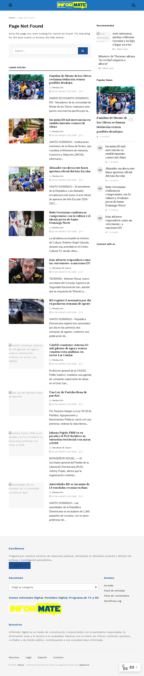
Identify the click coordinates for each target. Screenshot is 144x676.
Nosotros (14, 657)
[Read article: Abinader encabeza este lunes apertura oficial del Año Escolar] (26, 178)
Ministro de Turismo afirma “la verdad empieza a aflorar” (116, 60)
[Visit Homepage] (72, 5)
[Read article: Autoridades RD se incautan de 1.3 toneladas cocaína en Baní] (26, 495)
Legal (28, 657)
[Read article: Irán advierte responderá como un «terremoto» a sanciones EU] (26, 271)
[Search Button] (133, 5)
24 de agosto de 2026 (64, 91)
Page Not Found (26, 18)
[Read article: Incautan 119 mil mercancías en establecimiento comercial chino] (26, 130)
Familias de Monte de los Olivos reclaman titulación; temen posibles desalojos (70, 79)
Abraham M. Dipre (61, 268)
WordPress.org (112, 601)
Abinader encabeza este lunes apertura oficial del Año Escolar (70, 169)
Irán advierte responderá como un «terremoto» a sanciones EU (70, 261)
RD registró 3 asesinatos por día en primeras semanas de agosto (70, 302)
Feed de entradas (114, 590)
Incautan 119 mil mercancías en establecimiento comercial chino (70, 123)
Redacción (57, 87)
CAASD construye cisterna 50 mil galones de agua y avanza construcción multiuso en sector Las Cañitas (68, 350)
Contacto (19, 565)
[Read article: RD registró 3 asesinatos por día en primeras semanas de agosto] (26, 311)
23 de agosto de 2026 (64, 272)
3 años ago (121, 49)
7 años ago (107, 68)
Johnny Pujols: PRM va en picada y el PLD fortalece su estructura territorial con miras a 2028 (69, 438)
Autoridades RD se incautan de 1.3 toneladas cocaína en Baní (69, 486)
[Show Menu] (10, 5)
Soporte (42, 657)
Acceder (109, 585)
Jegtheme (84, 665)
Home (12, 18)
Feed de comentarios (116, 595)
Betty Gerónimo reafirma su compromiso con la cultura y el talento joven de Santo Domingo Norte (69, 217)
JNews (20, 665)
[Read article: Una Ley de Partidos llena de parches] (26, 403)
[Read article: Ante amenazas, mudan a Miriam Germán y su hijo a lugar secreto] (104, 37)
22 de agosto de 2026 (64, 404)
